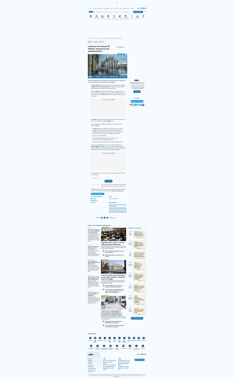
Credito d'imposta (137, 231)
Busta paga (120, 8)
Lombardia (101, 41)
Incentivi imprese (106, 8)
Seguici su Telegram (98, 193)
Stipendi (115, 8)
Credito (111, 8)
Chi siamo (90, 358)
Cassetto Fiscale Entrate (109, 366)
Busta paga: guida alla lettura (123, 364)
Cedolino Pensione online (124, 360)
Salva (104, 76)
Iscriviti (137, 91)
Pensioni (132, 8)
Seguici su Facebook (138, 101)
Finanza (104, 12)
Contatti (90, 363)
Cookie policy (91, 366)
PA (120, 12)
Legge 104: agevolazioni (124, 366)
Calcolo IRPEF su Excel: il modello (108, 369)
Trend (89, 8)
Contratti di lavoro (126, 8)
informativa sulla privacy (118, 191)
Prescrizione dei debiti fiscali (123, 369)
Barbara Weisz (142, 237)
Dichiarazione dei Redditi (97, 8)
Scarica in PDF (112, 76)
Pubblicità (90, 360)
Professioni (115, 12)
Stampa (97, 76)
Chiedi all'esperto (138, 318)
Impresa (110, 12)
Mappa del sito (91, 371)
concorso (103, 124)
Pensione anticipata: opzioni (110, 364)
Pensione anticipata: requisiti (108, 363)
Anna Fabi (143, 280)
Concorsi (95, 41)
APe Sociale (136, 308)
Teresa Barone (120, 46)
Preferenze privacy (92, 368)
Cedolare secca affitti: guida (110, 360)
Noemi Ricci (143, 314)
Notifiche (121, 76)
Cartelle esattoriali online (124, 362)
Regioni (94, 202)
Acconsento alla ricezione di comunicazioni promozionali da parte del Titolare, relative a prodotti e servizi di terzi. (113, 185)
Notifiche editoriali (92, 369)
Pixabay (125, 74)
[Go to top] (204, 375)
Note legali (90, 362)
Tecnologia (125, 12)
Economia (98, 12)
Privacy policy (91, 365)
